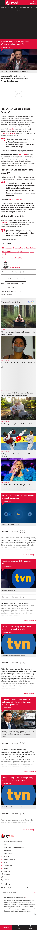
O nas (5, 844)
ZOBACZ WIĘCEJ (11, 287)
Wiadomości (14, 7)
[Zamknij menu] (2, 2)
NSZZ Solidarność (33, 3)
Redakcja (6, 856)
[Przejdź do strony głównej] (12, 3)
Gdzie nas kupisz (8, 853)
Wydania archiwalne (9, 859)
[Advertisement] (18, 24)
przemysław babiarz (12, 283)
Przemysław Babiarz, (8, 133)
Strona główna (5, 7)
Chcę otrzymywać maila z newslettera (15, 898)
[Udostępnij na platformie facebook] (20, 272)
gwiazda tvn (10, 279)
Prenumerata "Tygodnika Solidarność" (14, 847)
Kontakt (6, 862)
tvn (23, 283)
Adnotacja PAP (8, 865)
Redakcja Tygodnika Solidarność (13, 841)
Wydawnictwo (7, 850)
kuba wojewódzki (22, 279)
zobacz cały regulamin (25, 912)
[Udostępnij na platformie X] (23, 272)
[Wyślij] (34, 892)
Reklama (6, 868)
